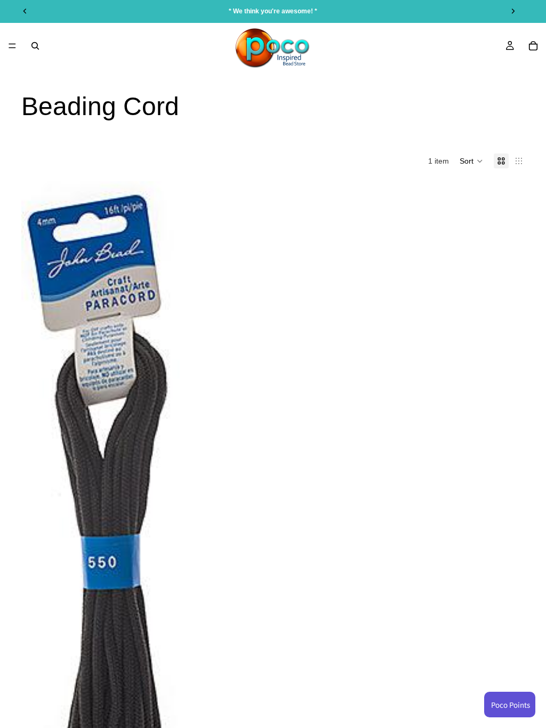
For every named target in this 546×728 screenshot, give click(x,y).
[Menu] (12, 46)
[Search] (35, 46)
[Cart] (533, 46)
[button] (471, 161)
